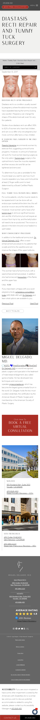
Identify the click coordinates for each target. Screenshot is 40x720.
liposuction (22, 277)
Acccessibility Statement (20, 669)
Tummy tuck (20, 158)
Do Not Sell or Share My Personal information (20, 674)
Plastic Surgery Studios (20, 639)
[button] (37, 5)
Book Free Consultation (15, 7)
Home (5, 60)
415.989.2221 (10, 544)
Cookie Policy (20, 659)
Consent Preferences (20, 664)
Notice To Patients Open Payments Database (20, 679)
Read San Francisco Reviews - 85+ (20, 546)
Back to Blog (13, 311)
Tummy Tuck (12, 60)
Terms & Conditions (20, 646)
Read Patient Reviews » (26, 621)
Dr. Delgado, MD (8, 368)
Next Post (34, 303)
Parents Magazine (9, 145)
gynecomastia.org (16, 384)
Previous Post (7, 303)
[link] (20, 602)
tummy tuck (6, 213)
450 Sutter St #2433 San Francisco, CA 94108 (14, 538)
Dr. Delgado (27, 295)
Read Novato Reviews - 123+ (20, 493)
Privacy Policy (20, 653)
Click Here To (20, 425)
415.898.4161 (12, 491)
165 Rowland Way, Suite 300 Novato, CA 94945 (18, 486)
